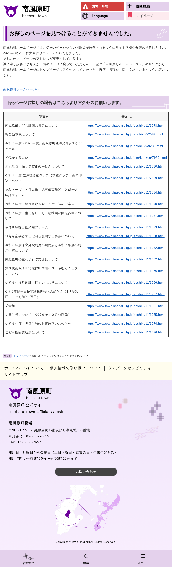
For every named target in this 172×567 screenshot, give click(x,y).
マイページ (144, 16)
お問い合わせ (86, 471)
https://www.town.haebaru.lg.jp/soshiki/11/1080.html (125, 166)
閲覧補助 (143, 6)
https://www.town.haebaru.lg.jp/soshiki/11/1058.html (125, 236)
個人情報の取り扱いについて (76, 368)
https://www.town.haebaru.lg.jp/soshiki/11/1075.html (125, 314)
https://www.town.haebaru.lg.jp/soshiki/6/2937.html (124, 134)
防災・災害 (100, 6)
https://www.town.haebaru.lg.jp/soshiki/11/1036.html (125, 332)
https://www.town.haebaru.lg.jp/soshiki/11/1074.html (125, 323)
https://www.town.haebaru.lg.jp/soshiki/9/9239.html (124, 146)
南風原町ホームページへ (21, 89)
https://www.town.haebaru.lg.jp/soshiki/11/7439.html (125, 178)
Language (100, 16)
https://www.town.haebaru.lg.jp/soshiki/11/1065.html (125, 271)
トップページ (21, 355)
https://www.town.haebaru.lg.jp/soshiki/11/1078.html (125, 125)
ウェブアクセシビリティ (129, 368)
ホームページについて (24, 368)
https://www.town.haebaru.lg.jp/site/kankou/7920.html (126, 157)
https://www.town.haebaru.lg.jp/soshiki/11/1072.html (125, 248)
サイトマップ (16, 374)
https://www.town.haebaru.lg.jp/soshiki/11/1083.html (125, 227)
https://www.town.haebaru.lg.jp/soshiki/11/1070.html (125, 204)
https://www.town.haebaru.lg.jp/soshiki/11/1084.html (125, 192)
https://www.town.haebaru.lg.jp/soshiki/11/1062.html (125, 259)
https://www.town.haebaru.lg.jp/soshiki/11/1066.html (125, 282)
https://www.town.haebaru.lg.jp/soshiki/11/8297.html (125, 294)
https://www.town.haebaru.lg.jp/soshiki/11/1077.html (125, 215)
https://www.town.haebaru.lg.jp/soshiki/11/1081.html (125, 306)
